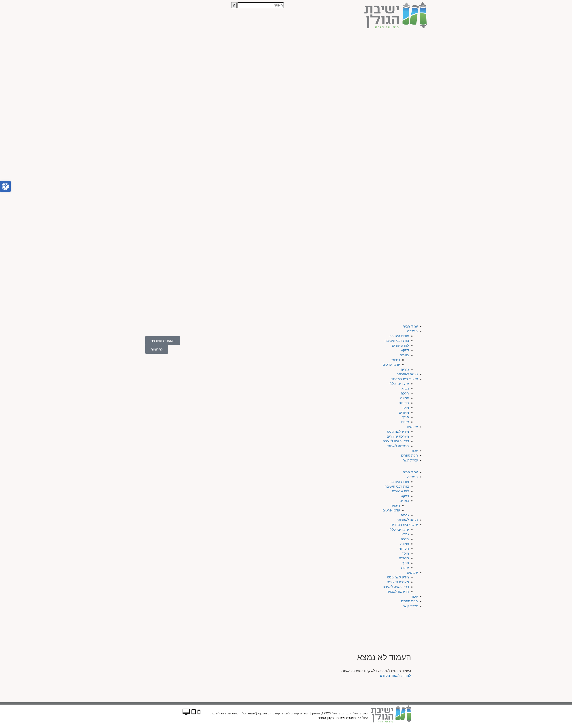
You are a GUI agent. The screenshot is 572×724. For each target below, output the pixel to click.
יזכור (367, 159)
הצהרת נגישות (346, 718)
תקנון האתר (326, 718)
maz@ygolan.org (260, 713)
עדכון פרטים (343, 73)
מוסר (357, 116)
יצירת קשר (362, 169)
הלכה (357, 102)
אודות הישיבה (351, 45)
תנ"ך (358, 126)
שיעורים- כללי (351, 92)
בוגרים (356, 64)
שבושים (364, 136)
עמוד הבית (362, 35)
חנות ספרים (361, 164)
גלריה (357, 78)
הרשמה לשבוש (350, 155)
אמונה (357, 107)
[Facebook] (182, 38)
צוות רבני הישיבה (349, 49)
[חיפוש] (234, 5)
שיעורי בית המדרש (357, 88)
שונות (357, 131)
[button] (286, 176)
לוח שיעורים (352, 54)
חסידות (356, 112)
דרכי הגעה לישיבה (348, 150)
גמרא (357, 97)
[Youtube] (170, 38)
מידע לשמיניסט (350, 140)
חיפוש (348, 69)
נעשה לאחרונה (359, 83)
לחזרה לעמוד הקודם (395, 675)
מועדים (356, 121)
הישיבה (365, 40)
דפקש (357, 59)
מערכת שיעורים (350, 145)
